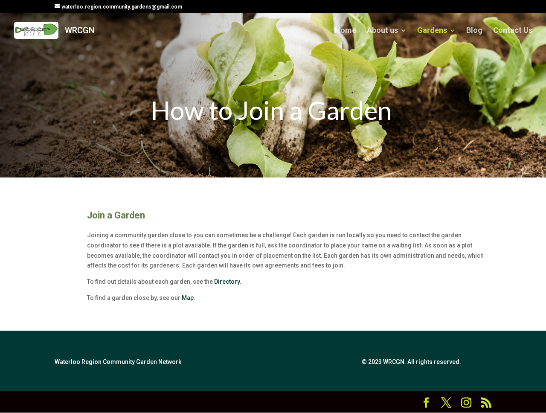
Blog (474, 31)
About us (382, 31)
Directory (227, 281)
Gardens (432, 31)
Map (188, 297)
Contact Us (512, 31)
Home (345, 31)
